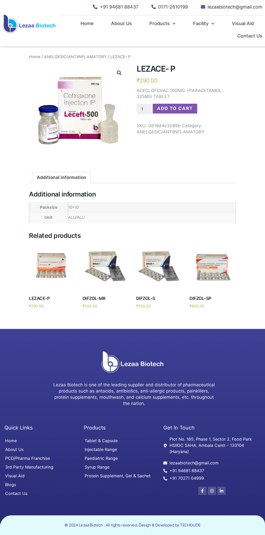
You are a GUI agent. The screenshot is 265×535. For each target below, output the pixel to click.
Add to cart (175, 108)
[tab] (61, 177)
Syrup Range (97, 467)
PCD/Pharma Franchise (27, 458)
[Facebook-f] (202, 491)
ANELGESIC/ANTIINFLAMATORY (75, 56)
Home (87, 23)
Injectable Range (101, 449)
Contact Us (249, 36)
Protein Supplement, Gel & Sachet (118, 475)
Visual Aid (243, 23)
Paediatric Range (101, 458)
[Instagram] (212, 491)
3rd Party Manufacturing (29, 467)
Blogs (10, 484)
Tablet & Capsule (101, 440)
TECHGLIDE (190, 525)
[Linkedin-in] (221, 491)
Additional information (61, 177)
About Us (121, 23)
